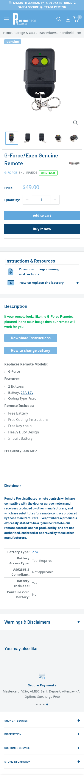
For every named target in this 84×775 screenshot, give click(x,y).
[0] (76, 19)
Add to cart (42, 215)
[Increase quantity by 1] (54, 199)
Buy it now (42, 228)
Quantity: (12, 200)
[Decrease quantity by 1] (27, 199)
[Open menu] (6, 19)
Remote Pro (13, 602)
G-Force (10, 172)
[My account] (68, 19)
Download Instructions (31, 337)
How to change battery (30, 350)
